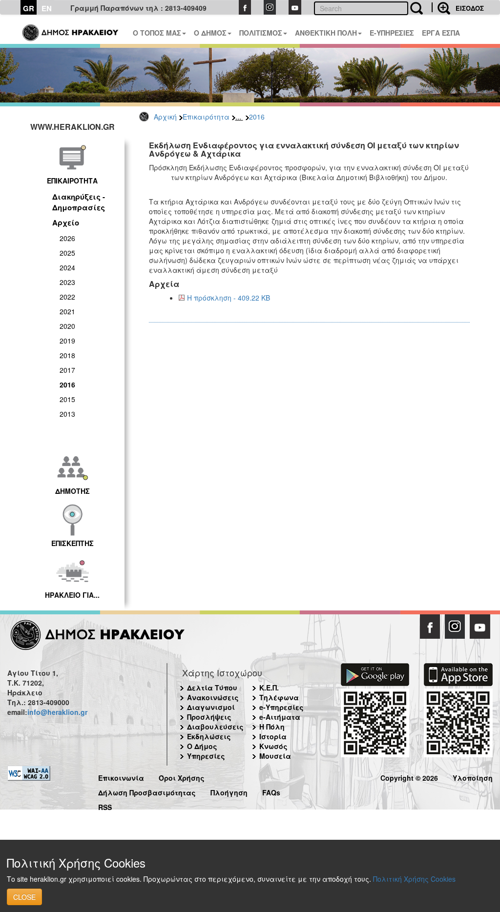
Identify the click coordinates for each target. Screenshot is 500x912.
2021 (67, 311)
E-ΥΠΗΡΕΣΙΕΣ (392, 33)
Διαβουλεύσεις (215, 726)
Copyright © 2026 (409, 776)
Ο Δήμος (202, 746)
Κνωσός (273, 746)
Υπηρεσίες (206, 756)
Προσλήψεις (209, 717)
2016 (257, 117)
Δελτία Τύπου (212, 687)
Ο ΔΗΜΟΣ (210, 33)
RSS (105, 806)
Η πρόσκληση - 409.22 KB (228, 298)
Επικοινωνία (121, 776)
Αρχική (165, 117)
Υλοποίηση (473, 776)
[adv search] (441, 7)
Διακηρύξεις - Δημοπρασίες (78, 201)
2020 (67, 326)
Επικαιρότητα (206, 117)
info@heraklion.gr (57, 712)
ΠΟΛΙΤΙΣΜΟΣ (260, 33)
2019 (67, 340)
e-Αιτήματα (279, 717)
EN (47, 8)
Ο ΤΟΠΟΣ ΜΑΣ (157, 33)
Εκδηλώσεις (209, 736)
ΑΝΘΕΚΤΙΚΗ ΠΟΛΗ (326, 33)
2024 (67, 267)
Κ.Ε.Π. (269, 687)
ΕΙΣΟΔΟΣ (470, 8)
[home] (71, 29)
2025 (67, 253)
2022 (67, 297)
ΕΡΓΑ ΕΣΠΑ (441, 33)
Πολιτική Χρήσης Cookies (414, 879)
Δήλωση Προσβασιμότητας (147, 791)
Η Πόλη (272, 726)
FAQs (271, 791)
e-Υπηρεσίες (281, 707)
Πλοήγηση (229, 791)
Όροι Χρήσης (182, 776)
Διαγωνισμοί (211, 707)
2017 (67, 370)
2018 (67, 355)
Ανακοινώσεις (213, 697)
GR (28, 8)
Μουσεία (275, 756)
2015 (67, 399)
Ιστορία (273, 736)
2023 (67, 282)
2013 (67, 414)
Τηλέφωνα (279, 697)
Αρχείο (65, 222)
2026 (67, 238)
